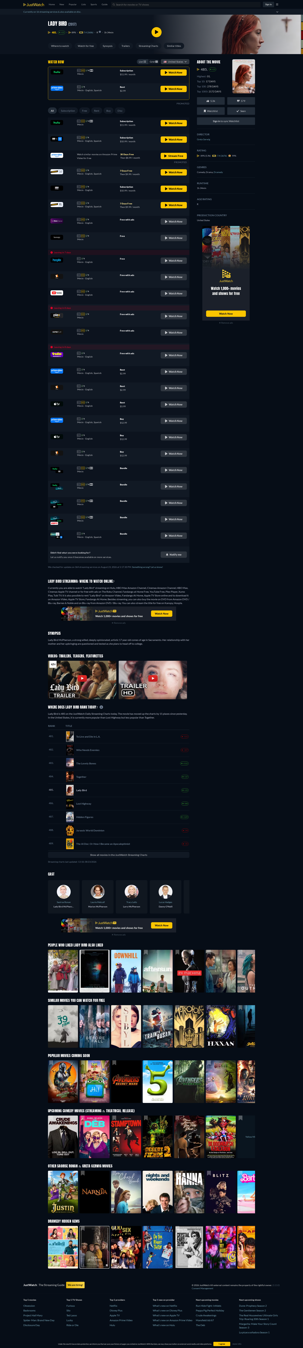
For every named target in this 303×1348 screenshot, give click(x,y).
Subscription (68, 110)
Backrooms (29, 1310)
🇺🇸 (173, 61)
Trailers (126, 45)
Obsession (29, 1305)
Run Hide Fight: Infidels (208, 1305)
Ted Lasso (71, 1315)
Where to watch (60, 45)
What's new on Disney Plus (167, 1310)
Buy (108, 110)
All (52, 110)
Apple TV (115, 1315)
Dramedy (218, 172)
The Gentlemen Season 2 (252, 1310)
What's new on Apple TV (166, 1315)
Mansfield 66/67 (205, 1320)
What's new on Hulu (164, 1325)
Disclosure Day (31, 1325)
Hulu (112, 1325)
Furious (70, 1305)
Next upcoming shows (250, 1299)
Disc (120, 110)
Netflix (113, 1305)
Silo (68, 1310)
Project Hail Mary (32, 1315)
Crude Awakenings (206, 1315)
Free (84, 110)
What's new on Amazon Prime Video (172, 1320)
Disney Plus (116, 1310)
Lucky (69, 1320)
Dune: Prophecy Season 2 (253, 1305)
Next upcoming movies (207, 1299)
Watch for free (86, 45)
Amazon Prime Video (121, 1320)
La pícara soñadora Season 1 (254, 1332)
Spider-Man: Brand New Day (38, 1320)
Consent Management (202, 1288)
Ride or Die (72, 1325)
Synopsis (108, 45)
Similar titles (174, 45)
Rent (96, 110)
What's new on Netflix (165, 1305)
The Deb (200, 1325)
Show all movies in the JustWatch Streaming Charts (118, 854)
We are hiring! (75, 1285)
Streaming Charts (148, 45)
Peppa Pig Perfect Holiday (210, 1310)
